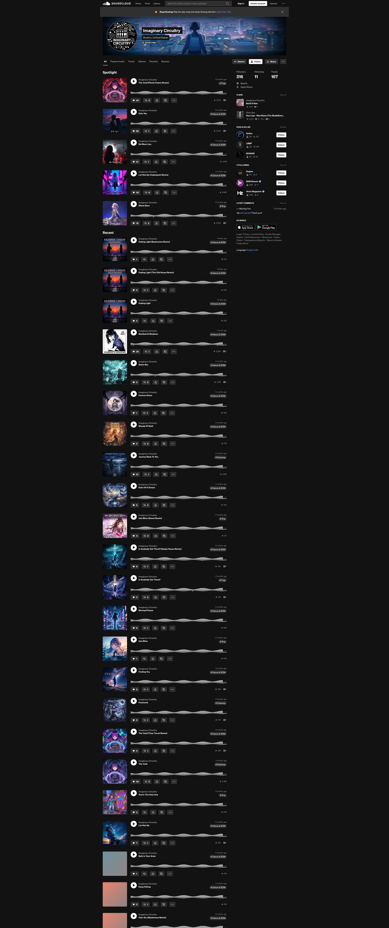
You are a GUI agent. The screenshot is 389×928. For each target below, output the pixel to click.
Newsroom (267, 237)
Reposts (165, 61)
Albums (142, 61)
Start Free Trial (224, 12)
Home (138, 3)
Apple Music (246, 87)
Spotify (243, 83)
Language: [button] (247, 250)
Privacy (246, 234)
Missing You (245, 208)
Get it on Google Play (266, 227)
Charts (239, 240)
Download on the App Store (245, 227)
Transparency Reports (254, 240)
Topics (277, 237)
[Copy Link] (165, 100)
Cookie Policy (257, 234)
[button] (283, 3)
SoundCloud (117, 3)
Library (156, 3)
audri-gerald (244, 213)
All (105, 61)
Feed (147, 3)
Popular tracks (117, 61)
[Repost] (144, 259)
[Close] (282, 12)
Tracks (131, 61)
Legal (239, 234)
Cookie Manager (273, 234)
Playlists (153, 61)
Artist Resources (253, 237)
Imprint (239, 237)
